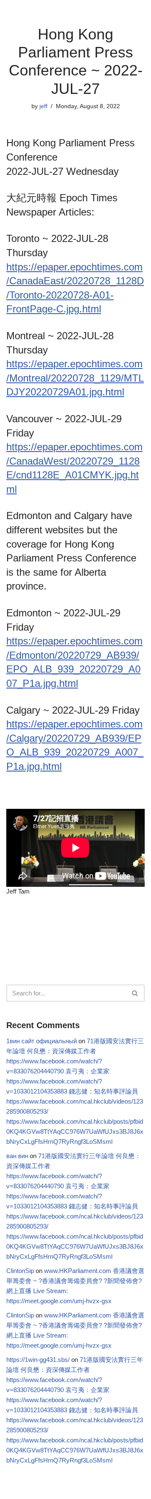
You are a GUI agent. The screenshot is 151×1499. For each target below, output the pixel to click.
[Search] (135, 993)
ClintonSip (20, 1270)
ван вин (17, 1155)
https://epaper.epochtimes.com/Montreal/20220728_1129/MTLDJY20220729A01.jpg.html (75, 377)
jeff (43, 106)
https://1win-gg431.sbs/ (38, 1359)
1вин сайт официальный (41, 1040)
